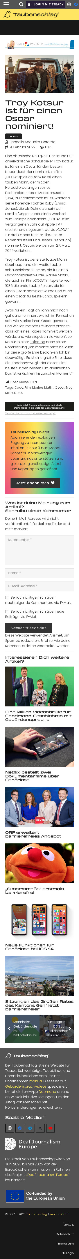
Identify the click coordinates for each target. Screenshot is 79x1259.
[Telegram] (30, 1128)
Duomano (47, 1091)
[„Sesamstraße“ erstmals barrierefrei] (39, 863)
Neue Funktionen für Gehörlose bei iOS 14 (29, 946)
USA (20, 393)
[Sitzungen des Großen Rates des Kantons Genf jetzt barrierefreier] (39, 976)
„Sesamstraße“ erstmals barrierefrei (34, 890)
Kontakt (68, 1225)
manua (35, 1081)
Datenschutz (65, 1234)
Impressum (65, 1243)
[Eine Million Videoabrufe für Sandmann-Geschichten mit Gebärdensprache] (39, 686)
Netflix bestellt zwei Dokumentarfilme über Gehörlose (32, 776)
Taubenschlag (36, 1214)
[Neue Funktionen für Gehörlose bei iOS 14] (39, 920)
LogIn (69, 1253)
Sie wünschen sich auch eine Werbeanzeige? (30, 413)
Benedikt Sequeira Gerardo (33, 141)
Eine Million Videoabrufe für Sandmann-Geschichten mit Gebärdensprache (38, 715)
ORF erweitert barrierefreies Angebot (33, 834)
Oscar (60, 387)
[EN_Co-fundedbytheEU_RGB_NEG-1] (36, 1196)
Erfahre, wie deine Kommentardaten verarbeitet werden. (37, 643)
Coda (18, 387)
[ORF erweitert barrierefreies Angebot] (39, 807)
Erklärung (37, 341)
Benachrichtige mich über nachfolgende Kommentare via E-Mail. (38, 600)
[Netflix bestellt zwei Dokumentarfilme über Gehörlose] (39, 747)
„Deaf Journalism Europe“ (47, 1174)
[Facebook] (19, 1128)
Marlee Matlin (43, 387)
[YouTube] (50, 1128)
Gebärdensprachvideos (26, 1086)
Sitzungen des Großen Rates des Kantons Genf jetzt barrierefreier (39, 1005)
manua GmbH (60, 1214)
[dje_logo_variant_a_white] (32, 1144)
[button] (6, 4)
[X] (40, 1128)
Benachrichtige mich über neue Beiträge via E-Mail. (34, 614)
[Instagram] (68, 4)
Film (28, 387)
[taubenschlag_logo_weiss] (27, 1055)
